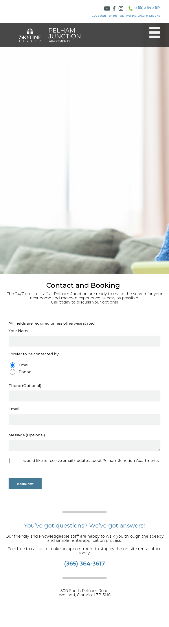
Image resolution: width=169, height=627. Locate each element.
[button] (152, 32)
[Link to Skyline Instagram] (121, 9)
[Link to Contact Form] (107, 9)
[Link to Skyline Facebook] (114, 9)
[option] (84, 148)
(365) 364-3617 (147, 7)
